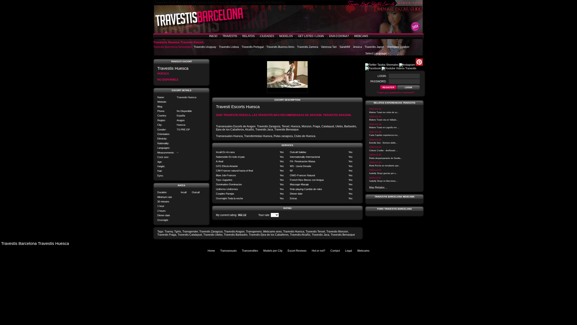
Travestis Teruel (315, 231)
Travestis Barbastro (235, 234)
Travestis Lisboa (229, 47)
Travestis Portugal (253, 47)
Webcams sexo (272, 231)
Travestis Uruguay (205, 47)
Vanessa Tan (329, 47)
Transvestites (250, 250)
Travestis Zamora (307, 47)
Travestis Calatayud (190, 234)
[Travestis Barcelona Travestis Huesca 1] (287, 92)
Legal (348, 250)
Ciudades (267, 36)
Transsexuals (228, 250)
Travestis (229, 36)
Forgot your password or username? (396, 92)
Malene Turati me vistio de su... (384, 112)
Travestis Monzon (337, 231)
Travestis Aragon (234, 231)
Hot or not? (318, 250)
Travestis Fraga (166, 234)
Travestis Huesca (293, 231)
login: (382, 76)
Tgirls (177, 231)
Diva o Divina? (339, 36)
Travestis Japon (374, 47)
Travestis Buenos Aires (280, 47)
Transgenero (254, 231)
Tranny (169, 231)
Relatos (248, 36)
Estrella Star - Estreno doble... (383, 143)
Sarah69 (344, 47)
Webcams (361, 36)
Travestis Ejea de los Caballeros (268, 234)
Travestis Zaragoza (211, 231)
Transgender (190, 231)
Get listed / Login (311, 36)
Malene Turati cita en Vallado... (383, 120)
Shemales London (398, 47)
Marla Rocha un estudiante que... (385, 166)
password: (378, 81)
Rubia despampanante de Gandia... (385, 158)
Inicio (213, 36)
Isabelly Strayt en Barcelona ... (383, 181)
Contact (335, 250)
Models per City (272, 250)
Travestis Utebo (212, 234)
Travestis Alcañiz (300, 234)
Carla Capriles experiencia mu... (384, 135)
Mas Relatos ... (378, 187)
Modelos (286, 36)
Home (211, 250)
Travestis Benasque (343, 234)
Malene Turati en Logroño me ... (384, 127)
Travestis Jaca (320, 234)
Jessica (357, 47)
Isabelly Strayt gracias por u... (383, 173)
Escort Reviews (297, 250)
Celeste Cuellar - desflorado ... (383, 150)
